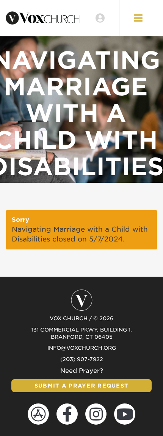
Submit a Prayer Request (81, 386)
